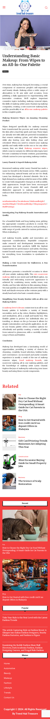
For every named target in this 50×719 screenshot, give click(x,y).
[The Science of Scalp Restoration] (9, 481)
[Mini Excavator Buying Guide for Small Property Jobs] (9, 462)
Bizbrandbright (37, 201)
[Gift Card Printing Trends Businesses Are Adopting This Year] (9, 442)
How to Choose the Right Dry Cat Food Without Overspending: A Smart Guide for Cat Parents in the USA (32, 404)
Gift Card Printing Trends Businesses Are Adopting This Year (32, 443)
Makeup (5, 71)
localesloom (23, 201)
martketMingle (9, 204)
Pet (19, 395)
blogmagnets (40, 204)
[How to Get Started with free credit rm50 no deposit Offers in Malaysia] (9, 423)
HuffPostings (8, 207)
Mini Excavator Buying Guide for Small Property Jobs (32, 463)
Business (21, 437)
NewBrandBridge (25, 204)
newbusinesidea (9, 201)
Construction (23, 456)
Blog (20, 416)
